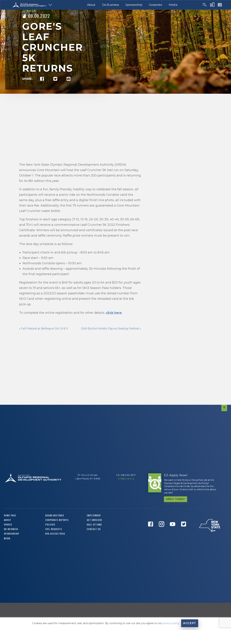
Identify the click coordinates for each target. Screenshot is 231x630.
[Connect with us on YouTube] (173, 530)
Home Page (10, 515)
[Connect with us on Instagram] (162, 530)
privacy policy (171, 623)
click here (114, 313)
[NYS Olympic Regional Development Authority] (29, 5)
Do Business (110, 4)
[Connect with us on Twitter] (184, 530)
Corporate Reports (57, 520)
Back (31, 10)
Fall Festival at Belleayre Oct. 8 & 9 (44, 328)
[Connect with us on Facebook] (151, 530)
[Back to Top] (224, 408)
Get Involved (94, 520)
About (91, 4)
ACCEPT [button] (189, 623)
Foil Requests (53, 529)
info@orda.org (126, 479)
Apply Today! (175, 499)
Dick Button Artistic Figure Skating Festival (110, 328)
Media (173, 4)
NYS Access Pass (55, 533)
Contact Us (94, 529)
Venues (8, 524)
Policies (50, 524)
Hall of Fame (94, 524)
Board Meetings (54, 515)
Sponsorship (133, 4)
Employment (94, 515)
